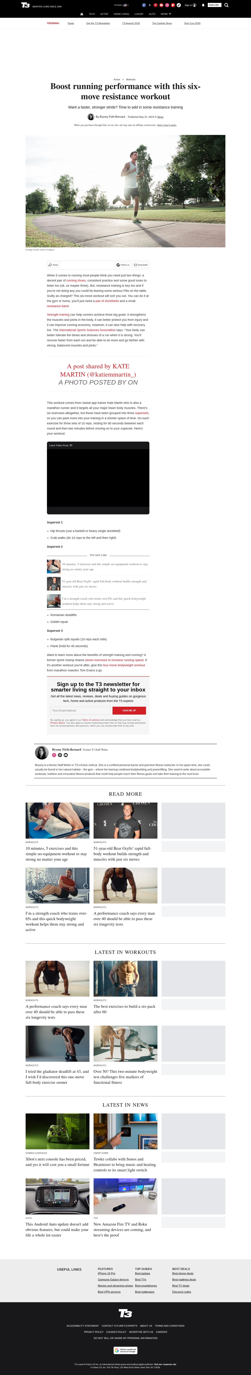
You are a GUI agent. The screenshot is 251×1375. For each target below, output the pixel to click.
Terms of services (91, 720)
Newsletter (143, 265)
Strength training (58, 314)
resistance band (58, 306)
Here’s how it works (166, 125)
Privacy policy (93, 1332)
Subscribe (214, 5)
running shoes (76, 280)
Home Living (121, 14)
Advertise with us (141, 1332)
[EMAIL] (66, 755)
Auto (152, 14)
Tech (92, 14)
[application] (98, 478)
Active (104, 14)
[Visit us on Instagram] (167, 5)
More (164, 14)
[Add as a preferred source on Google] (125, 1350)
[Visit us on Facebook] (144, 5)
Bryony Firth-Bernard (112, 116)
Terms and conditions (169, 1325)
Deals (71, 23)
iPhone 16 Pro (106, 1273)
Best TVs (140, 1279)
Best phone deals (182, 1273)
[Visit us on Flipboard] (173, 5)
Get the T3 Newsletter (98, 23)
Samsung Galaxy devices (113, 1279)
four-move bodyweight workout (124, 665)
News (160, 116)
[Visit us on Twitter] (150, 5)
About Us (146, 1325)
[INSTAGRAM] (55, 755)
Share (55, 265)
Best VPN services (109, 1291)
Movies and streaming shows (115, 1285)
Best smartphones (146, 1285)
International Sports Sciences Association (87, 330)
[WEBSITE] (61, 755)
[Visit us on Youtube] (161, 5)
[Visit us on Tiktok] (179, 5)
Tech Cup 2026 (192, 23)
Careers (161, 1332)
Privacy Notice (57, 723)
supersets (141, 413)
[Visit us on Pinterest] (156, 5)
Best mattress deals (184, 1279)
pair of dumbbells (107, 301)
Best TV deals (180, 1285)
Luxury (139, 14)
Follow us (125, 265)
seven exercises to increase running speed (114, 660)
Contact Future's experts (119, 1325)
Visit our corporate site (165, 1364)
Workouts (131, 79)
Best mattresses (144, 1291)
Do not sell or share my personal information (125, 1338)
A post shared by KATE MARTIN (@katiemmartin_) (98, 369)
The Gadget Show (162, 23)
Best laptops (142, 1273)
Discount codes (181, 1291)
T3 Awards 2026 (131, 23)
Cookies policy (116, 1332)
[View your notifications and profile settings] (203, 5)
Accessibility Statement (83, 1325)
